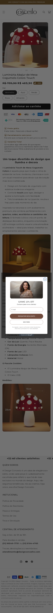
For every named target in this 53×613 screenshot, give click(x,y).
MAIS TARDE (26, 322)
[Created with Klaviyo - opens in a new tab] (26, 335)
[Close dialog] (45, 279)
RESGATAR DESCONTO (26, 316)
